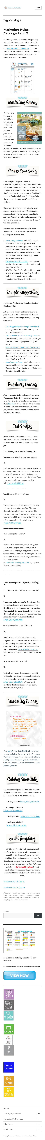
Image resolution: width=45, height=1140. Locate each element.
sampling (6, 900)
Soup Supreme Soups (14, 362)
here (10, 751)
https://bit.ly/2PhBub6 (29, 801)
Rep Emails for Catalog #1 (13, 882)
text (12, 900)
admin (8, 893)
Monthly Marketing (33, 893)
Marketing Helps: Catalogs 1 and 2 (16, 31)
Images (36, 895)
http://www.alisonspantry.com (17, 562)
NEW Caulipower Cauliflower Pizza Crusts (23, 347)
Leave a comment (21, 900)
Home (6, 1109)
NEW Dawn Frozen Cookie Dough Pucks (22, 335)
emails (30, 895)
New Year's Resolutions (31, 897)
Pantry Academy (8, 1136)
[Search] (38, 915)
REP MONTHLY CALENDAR (18, 48)
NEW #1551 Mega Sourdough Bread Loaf (22, 327)
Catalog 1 (8, 895)
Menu (38, 8)
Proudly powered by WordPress (26, 1136)
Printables (7, 1124)
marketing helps (17, 897)
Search (6, 912)
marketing (7, 897)
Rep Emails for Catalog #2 (14, 888)
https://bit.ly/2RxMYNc (13, 620)
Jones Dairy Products (14, 241)
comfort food (23, 895)
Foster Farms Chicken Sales (17, 261)
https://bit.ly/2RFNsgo (15, 483)
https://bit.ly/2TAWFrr (30, 816)
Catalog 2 (15, 895)
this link (11, 404)
